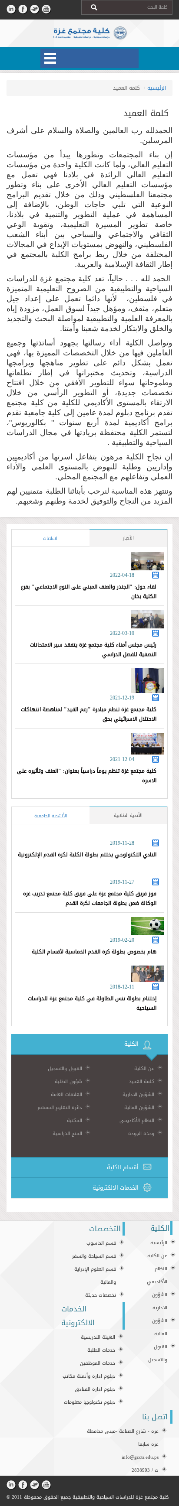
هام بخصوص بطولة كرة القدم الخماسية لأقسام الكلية (94, 951)
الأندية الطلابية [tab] (128, 815)
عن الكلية (144, 1068)
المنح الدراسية (67, 1133)
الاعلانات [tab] (51, 538)
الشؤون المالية (139, 1107)
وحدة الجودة (141, 1133)
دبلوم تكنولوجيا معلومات (89, 1402)
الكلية (131, 1043)
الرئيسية (156, 88)
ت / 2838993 (145, 1470)
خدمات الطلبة (101, 1350)
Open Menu (89, 58)
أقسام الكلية (123, 1167)
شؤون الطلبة (68, 1081)
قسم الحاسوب (101, 1243)
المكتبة (74, 1120)
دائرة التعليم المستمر (59, 1107)
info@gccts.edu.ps (140, 1457)
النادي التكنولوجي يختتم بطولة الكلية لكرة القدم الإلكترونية (87, 854)
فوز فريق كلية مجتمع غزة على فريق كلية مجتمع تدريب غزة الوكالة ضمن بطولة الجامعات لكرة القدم (89, 898)
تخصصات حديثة (100, 1295)
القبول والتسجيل (65, 1068)
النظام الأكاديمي (136, 1120)
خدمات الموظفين (97, 1363)
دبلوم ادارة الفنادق (95, 1389)
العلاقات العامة (66, 1094)
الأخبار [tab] (128, 538)
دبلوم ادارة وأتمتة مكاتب (89, 1376)
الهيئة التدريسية (98, 1337)
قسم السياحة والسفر (94, 1256)
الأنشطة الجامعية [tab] (50, 816)
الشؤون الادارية (138, 1094)
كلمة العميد (141, 1081)
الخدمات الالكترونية (116, 1187)
